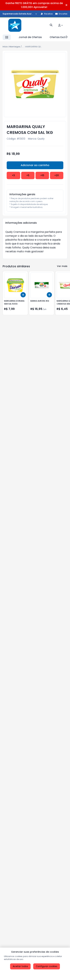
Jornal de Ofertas (30, 37)
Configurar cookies (46, 966)
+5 (27, 175)
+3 (13, 175)
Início (5, 46)
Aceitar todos (20, 966)
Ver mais (62, 266)
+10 (42, 175)
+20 (56, 175)
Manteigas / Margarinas (21, 46)
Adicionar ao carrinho (35, 165)
